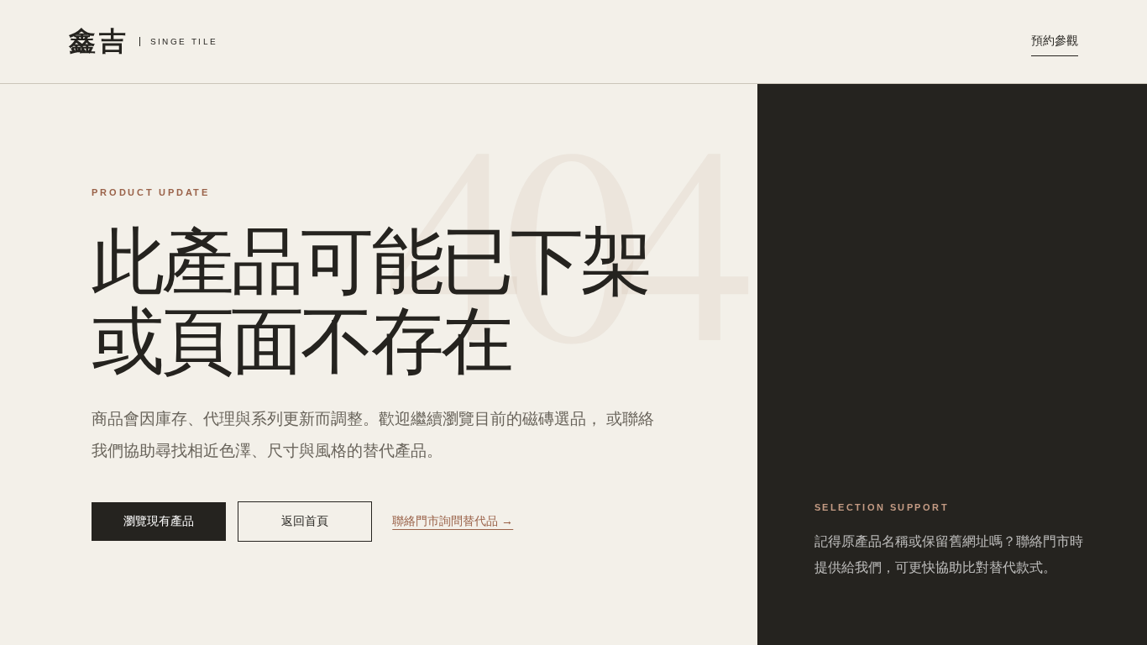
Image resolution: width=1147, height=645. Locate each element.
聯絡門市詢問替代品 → (452, 520)
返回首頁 (304, 520)
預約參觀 (1054, 40)
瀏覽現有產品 (158, 520)
